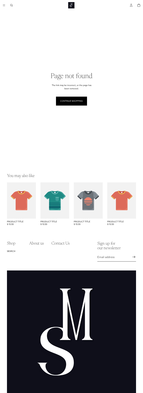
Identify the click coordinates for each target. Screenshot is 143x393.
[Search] (11, 5)
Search (11, 251)
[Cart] (139, 5)
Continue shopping (71, 101)
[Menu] (4, 5)
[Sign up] (134, 257)
